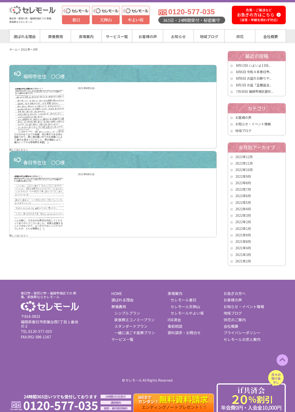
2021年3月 (243, 254)
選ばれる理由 (25, 36)
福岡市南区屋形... (261, 91)
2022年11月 (244, 163)
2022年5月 (243, 202)
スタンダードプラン (131, 326)
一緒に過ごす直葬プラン (134, 332)
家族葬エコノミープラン (134, 319)
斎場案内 (86, 36)
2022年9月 (243, 176)
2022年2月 (243, 222)
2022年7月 (243, 189)
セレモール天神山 (185, 306)
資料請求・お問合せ (184, 332)
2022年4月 (243, 209)
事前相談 (175, 326)
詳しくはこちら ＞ (18, 149)
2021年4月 (243, 248)
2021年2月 (243, 261)
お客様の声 (148, 36)
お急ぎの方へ (235, 293)
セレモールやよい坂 (187, 313)
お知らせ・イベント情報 (253, 124)
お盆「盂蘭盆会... (259, 85)
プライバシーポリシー (242, 332)
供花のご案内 (235, 319)
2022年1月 (243, 228)
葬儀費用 (55, 36)
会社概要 (270, 36)
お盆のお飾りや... (259, 78)
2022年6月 (243, 195)
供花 (240, 36)
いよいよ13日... (260, 65)
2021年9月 (243, 235)
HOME (116, 293)
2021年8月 (243, 241)
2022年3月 (243, 215)
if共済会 (174, 319)
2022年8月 (243, 182)
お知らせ (178, 36)
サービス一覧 (117, 36)
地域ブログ (209, 36)
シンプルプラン (127, 313)
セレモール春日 (183, 300)
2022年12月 (244, 156)
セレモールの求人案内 (242, 339)
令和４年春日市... (259, 71)
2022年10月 (244, 169)
